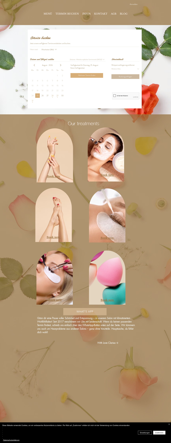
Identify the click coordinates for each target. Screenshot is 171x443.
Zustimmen (159, 432)
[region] (53, 154)
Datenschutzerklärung (11, 440)
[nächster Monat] (60, 65)
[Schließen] (169, 424)
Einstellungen (145, 432)
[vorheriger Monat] (34, 65)
